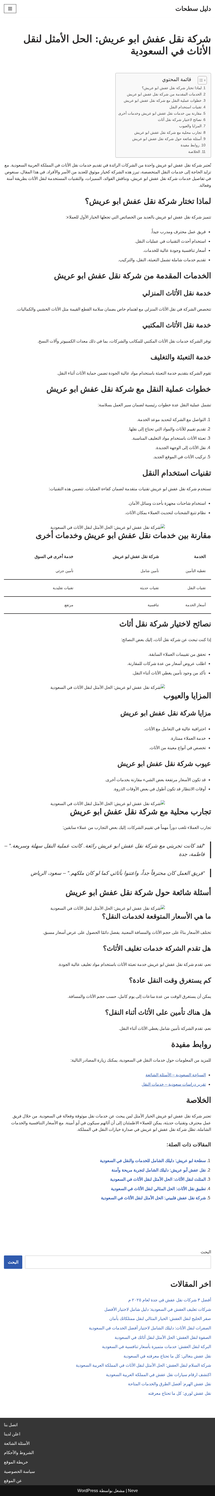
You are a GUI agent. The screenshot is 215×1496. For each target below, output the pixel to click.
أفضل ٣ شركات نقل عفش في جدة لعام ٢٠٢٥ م (169, 1300)
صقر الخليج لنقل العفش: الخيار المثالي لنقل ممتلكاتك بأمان (160, 1318)
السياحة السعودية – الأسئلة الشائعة (176, 1075)
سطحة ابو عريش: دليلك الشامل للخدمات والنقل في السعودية (153, 1160)
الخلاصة (194, 152)
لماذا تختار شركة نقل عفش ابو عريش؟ (172, 88)
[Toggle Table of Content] (200, 80)
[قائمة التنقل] (10, 8)
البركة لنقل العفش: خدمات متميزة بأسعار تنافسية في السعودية (156, 1346)
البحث (206, 1252)
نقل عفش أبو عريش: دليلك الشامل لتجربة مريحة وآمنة (158, 1170)
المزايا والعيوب (190, 126)
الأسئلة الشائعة (17, 1443)
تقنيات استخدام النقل (185, 107)
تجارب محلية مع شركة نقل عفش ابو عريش (168, 132)
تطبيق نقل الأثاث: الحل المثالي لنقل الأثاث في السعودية (158, 1188)
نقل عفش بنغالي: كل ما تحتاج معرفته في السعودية (167, 1356)
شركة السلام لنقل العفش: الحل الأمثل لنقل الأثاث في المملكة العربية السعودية (143, 1365)
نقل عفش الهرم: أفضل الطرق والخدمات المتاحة (169, 1384)
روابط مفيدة (190, 145)
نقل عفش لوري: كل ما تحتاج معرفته (179, 1393)
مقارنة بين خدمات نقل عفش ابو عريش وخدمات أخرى (160, 113)
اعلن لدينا (12, 1434)
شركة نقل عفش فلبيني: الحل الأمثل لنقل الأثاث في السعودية (153, 1198)
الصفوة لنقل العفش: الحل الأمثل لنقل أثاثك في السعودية (163, 1337)
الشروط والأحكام (19, 1452)
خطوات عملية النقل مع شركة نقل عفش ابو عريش (163, 100)
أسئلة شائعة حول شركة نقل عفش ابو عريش (167, 139)
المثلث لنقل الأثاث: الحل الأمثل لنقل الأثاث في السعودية (158, 1179)
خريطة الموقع (16, 1462)
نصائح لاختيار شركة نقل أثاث (180, 120)
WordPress (87, 1490)
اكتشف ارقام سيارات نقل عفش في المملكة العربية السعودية (158, 1374)
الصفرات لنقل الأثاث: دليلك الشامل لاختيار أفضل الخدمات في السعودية (150, 1328)
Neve (133, 1490)
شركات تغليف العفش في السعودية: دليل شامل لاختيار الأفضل (157, 1309)
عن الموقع (13, 1480)
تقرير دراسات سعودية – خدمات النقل (174, 1084)
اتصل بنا (11, 1425)
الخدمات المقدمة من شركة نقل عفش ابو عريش (164, 94)
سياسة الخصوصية (19, 1471)
